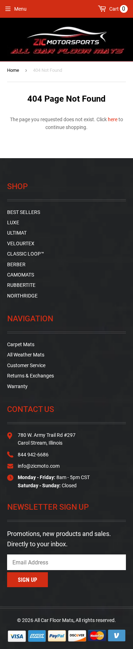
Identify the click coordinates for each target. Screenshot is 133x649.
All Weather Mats (25, 355)
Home (13, 70)
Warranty (17, 386)
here (112, 119)
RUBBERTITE (21, 285)
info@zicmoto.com (39, 466)
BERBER (16, 264)
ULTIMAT (17, 233)
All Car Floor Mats (53, 620)
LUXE (13, 222)
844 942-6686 (33, 454)
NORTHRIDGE (22, 296)
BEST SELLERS (23, 212)
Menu (20, 9)
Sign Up (27, 579)
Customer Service (26, 365)
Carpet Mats (20, 344)
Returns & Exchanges (30, 376)
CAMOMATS (20, 275)
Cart (117, 8)
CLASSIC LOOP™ (25, 254)
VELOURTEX (20, 243)
